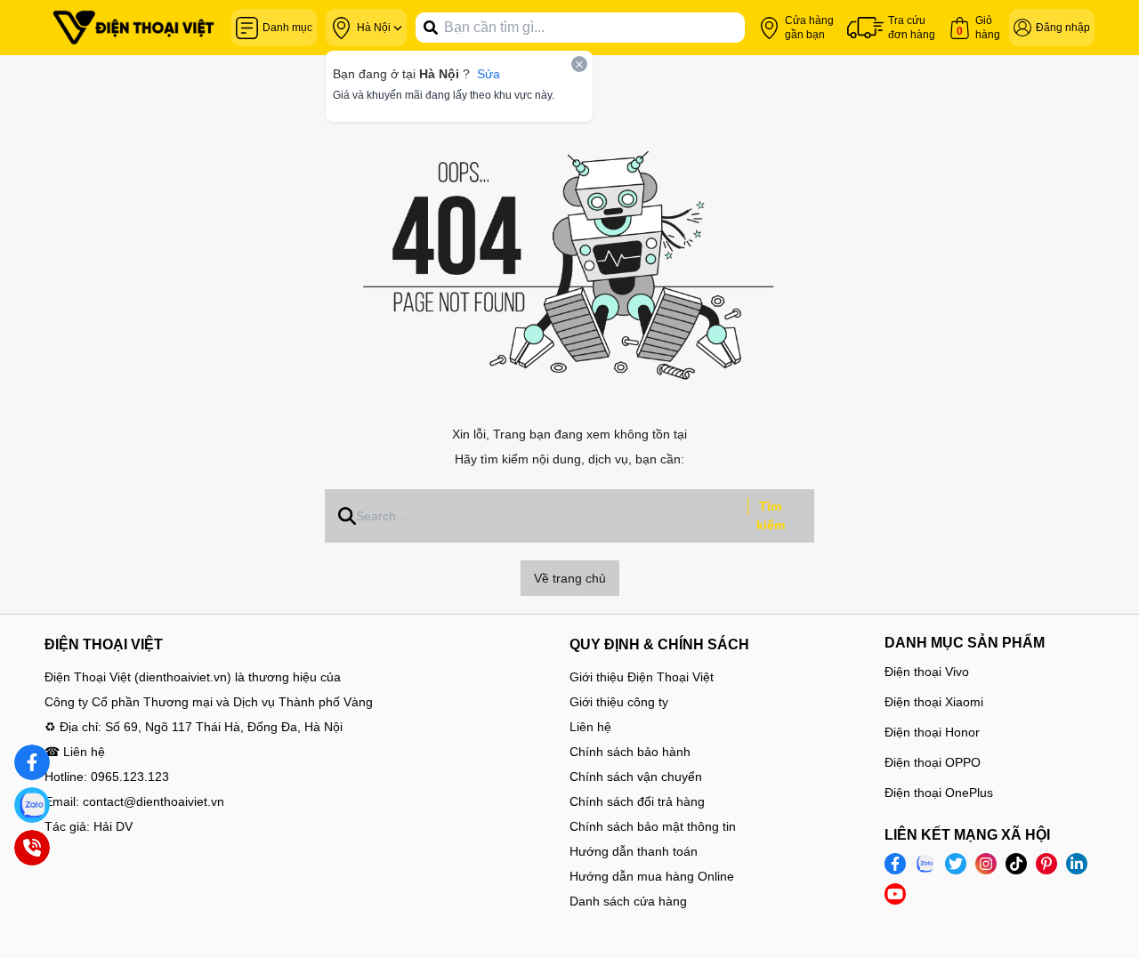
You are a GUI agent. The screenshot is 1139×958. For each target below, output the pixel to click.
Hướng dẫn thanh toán (634, 851)
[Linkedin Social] (1076, 863)
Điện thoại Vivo (927, 671)
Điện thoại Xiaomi (934, 702)
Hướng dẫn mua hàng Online (652, 876)
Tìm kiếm (770, 515)
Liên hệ (590, 727)
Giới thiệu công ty (619, 702)
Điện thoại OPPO (933, 762)
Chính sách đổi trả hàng (637, 801)
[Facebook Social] (895, 863)
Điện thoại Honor (932, 732)
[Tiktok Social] (1016, 863)
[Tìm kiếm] (431, 28)
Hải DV (113, 826)
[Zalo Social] (925, 863)
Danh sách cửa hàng (628, 901)
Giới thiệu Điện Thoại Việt (642, 677)
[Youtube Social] (895, 894)
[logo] (133, 27)
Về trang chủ (570, 578)
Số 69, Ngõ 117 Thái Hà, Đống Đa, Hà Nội (224, 727)
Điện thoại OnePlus (939, 792)
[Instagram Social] (986, 863)
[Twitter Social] (955, 863)
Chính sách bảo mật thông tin (653, 826)
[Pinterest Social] (1046, 863)
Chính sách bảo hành (630, 752)
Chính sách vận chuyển (636, 776)
